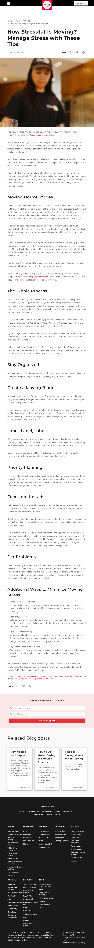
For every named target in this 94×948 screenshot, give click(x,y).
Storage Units (44, 847)
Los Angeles (34, 811)
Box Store (11, 876)
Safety (9, 899)
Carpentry (75, 838)
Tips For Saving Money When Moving (74, 755)
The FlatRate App (30, 884)
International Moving (12, 844)
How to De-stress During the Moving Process (46, 757)
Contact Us (27, 917)
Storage (42, 901)
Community (12, 909)
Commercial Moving (12, 854)
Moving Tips (32, 679)
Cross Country (76, 858)
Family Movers (23, 21)
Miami (57, 811)
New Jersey (38, 814)
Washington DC (68, 811)
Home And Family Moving (65, 676)
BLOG (41, 880)
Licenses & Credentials (11, 916)
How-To (42, 889)
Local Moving (12, 831)
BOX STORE (60, 827)
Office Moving (13, 859)
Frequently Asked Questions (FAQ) (41, 676)
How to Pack (28, 899)
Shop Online (60, 831)
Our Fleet (11, 896)
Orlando (49, 814)
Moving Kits (59, 838)
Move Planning (45, 904)
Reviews (26, 911)
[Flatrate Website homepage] (47, 9)
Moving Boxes (60, 834)
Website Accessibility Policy (73, 943)
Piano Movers (76, 846)
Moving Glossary (29, 887)
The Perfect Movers (45, 679)
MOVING (11, 827)
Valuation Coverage (15, 902)
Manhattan (27, 834)
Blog (9, 21)
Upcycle (74, 861)
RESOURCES (28, 880)
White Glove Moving (12, 849)
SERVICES (75, 827)
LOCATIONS (28, 827)
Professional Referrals (28, 892)
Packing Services (77, 831)
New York (22, 811)
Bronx (57, 814)
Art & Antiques (76, 849)
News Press (12, 912)
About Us (11, 884)
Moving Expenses (46, 898)
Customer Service (30, 914)
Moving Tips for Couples (18, 753)
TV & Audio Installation (75, 842)
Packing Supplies (61, 841)
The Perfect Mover (14, 893)
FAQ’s (25, 908)
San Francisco (46, 811)
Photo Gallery (12, 906)
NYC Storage (44, 831)
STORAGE (43, 827)
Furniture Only (13, 872)
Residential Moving (14, 834)
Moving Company (20, 679)
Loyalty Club (28, 896)
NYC (25, 831)
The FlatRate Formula (12, 888)
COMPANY (11, 880)
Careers (26, 920)
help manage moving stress (42, 135)
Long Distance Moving (13, 839)
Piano (41, 908)
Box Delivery (76, 834)
